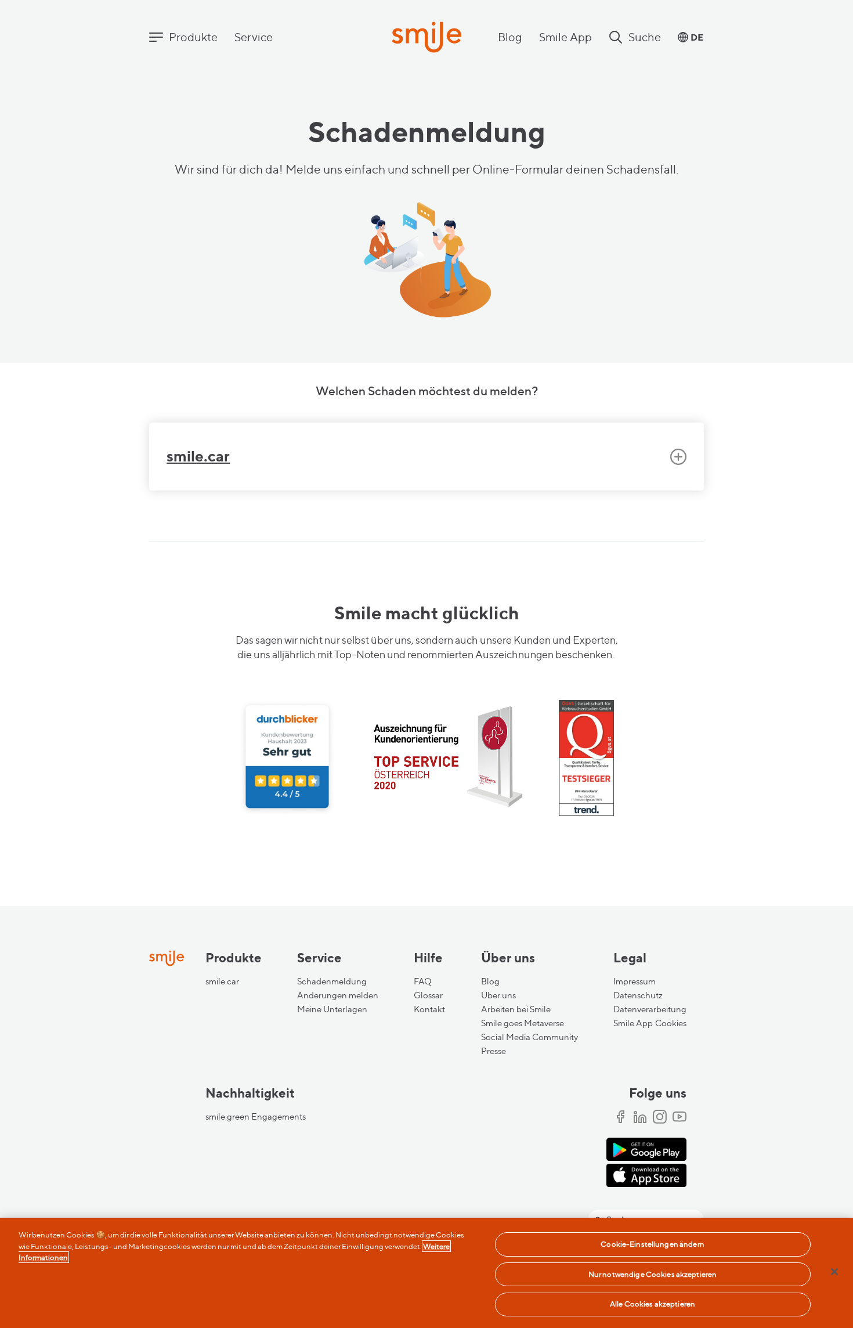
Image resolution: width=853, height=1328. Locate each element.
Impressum (634, 981)
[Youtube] (679, 1118)
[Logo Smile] (426, 38)
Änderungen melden (337, 995)
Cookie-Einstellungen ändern (652, 1243)
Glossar (428, 995)
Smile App (565, 37)
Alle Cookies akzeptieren (652, 1303)
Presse (493, 1051)
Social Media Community (529, 1037)
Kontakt (429, 1009)
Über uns (498, 995)
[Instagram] (660, 1118)
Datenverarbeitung (649, 1009)
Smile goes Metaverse (522, 1023)
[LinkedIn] (640, 1118)
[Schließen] (834, 1271)
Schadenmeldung (332, 981)
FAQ (423, 981)
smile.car (222, 981)
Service (253, 37)
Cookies (670, 1023)
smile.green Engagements (255, 1117)
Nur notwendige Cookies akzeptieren (652, 1274)
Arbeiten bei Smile (516, 1009)
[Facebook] (620, 1118)
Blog (510, 37)
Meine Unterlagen (332, 1009)
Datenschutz (638, 995)
